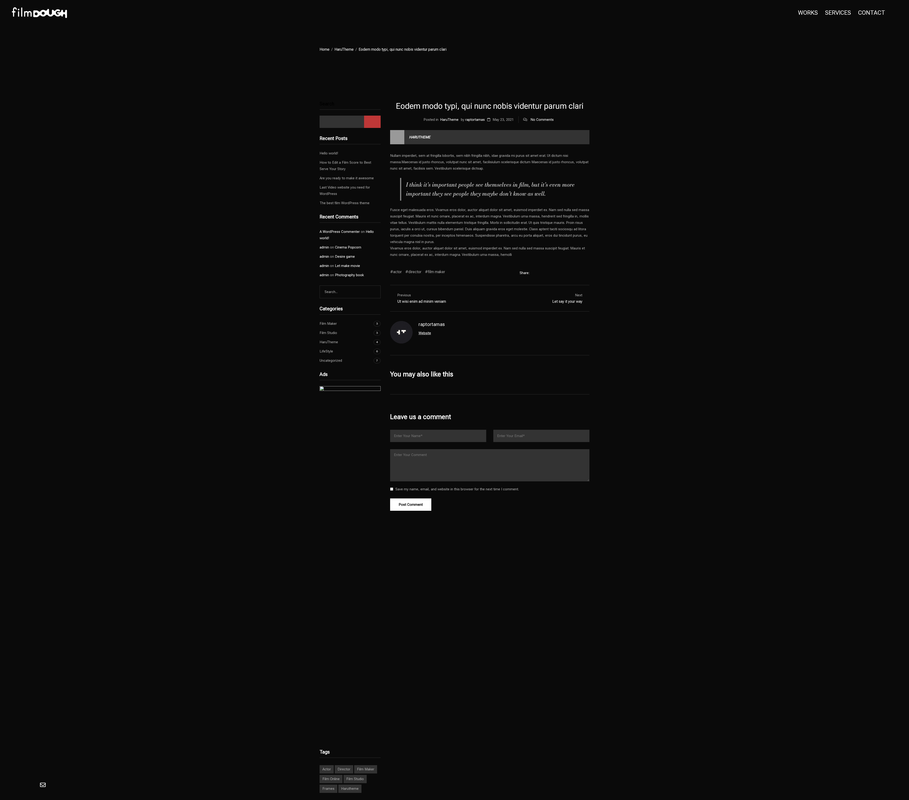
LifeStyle (326, 351)
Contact (871, 12)
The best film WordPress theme (345, 203)
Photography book (349, 275)
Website (425, 333)
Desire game (345, 256)
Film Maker (328, 323)
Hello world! (329, 153)
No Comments (542, 120)
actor (397, 272)
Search (327, 104)
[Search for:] (350, 292)
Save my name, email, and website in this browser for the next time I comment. (457, 489)
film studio (355, 779)
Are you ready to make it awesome (347, 178)
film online (331, 779)
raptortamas (475, 120)
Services (838, 12)
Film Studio (328, 333)
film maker (436, 272)
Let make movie (347, 266)
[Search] (373, 292)
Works (808, 12)
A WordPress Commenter (340, 232)
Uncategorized (331, 360)
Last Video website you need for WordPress (345, 190)
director (414, 272)
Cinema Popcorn (348, 247)
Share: (525, 273)
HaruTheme (344, 49)
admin (324, 247)
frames (328, 788)
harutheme (350, 788)
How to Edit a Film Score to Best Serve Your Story (345, 165)
